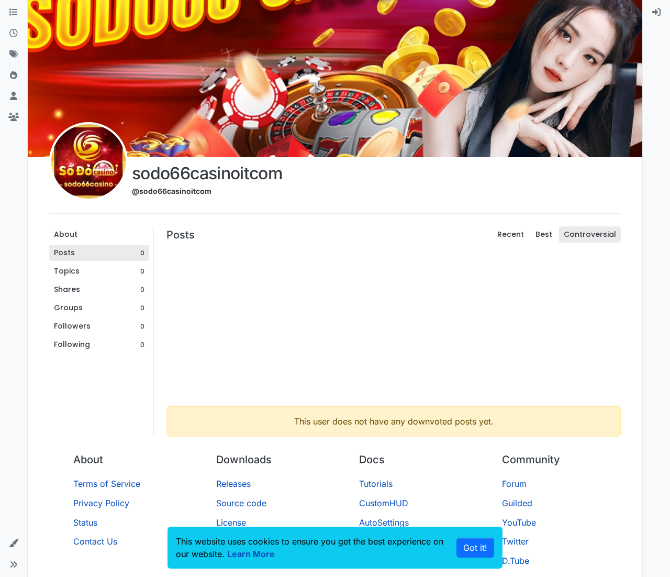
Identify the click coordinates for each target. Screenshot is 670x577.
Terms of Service (106, 483)
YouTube (519, 522)
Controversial (590, 234)
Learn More (251, 554)
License (231, 522)
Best (543, 234)
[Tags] (13, 54)
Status (85, 522)
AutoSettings (384, 522)
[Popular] (13, 75)
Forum (514, 483)
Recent (510, 234)
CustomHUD (383, 503)
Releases (233, 483)
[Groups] (13, 117)
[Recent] (13, 33)
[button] (13, 543)
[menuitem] (656, 12)
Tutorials (376, 483)
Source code (241, 503)
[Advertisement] (393, 324)
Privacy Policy (101, 503)
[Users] (13, 96)
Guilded (517, 503)
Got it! (475, 547)
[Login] (656, 12)
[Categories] (13, 12)
